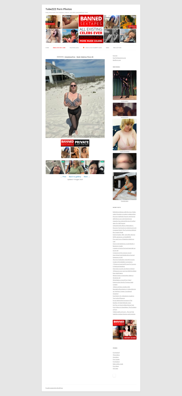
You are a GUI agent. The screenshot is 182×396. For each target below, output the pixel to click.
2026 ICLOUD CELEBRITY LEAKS (93, 48)
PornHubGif (116, 352)
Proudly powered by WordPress (54, 388)
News (107, 48)
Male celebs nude (118, 364)
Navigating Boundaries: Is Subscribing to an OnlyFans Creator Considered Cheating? (124, 291)
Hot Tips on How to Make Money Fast (123, 305)
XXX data (115, 368)
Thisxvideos (116, 355)
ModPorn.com (117, 60)
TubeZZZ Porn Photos (59, 9)
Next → (87, 176)
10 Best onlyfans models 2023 (121, 287)
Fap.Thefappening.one (119, 58)
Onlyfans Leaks (74, 48)
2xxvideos (116, 357)
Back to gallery (75, 176)
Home (47, 48)
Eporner (115, 55)
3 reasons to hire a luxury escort (122, 253)
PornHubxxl (116, 362)
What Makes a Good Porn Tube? (122, 280)
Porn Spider (116, 359)
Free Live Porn (117, 48)
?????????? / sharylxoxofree (66, 57)
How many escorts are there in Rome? (124, 269)
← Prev (63, 176)
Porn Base (116, 366)
